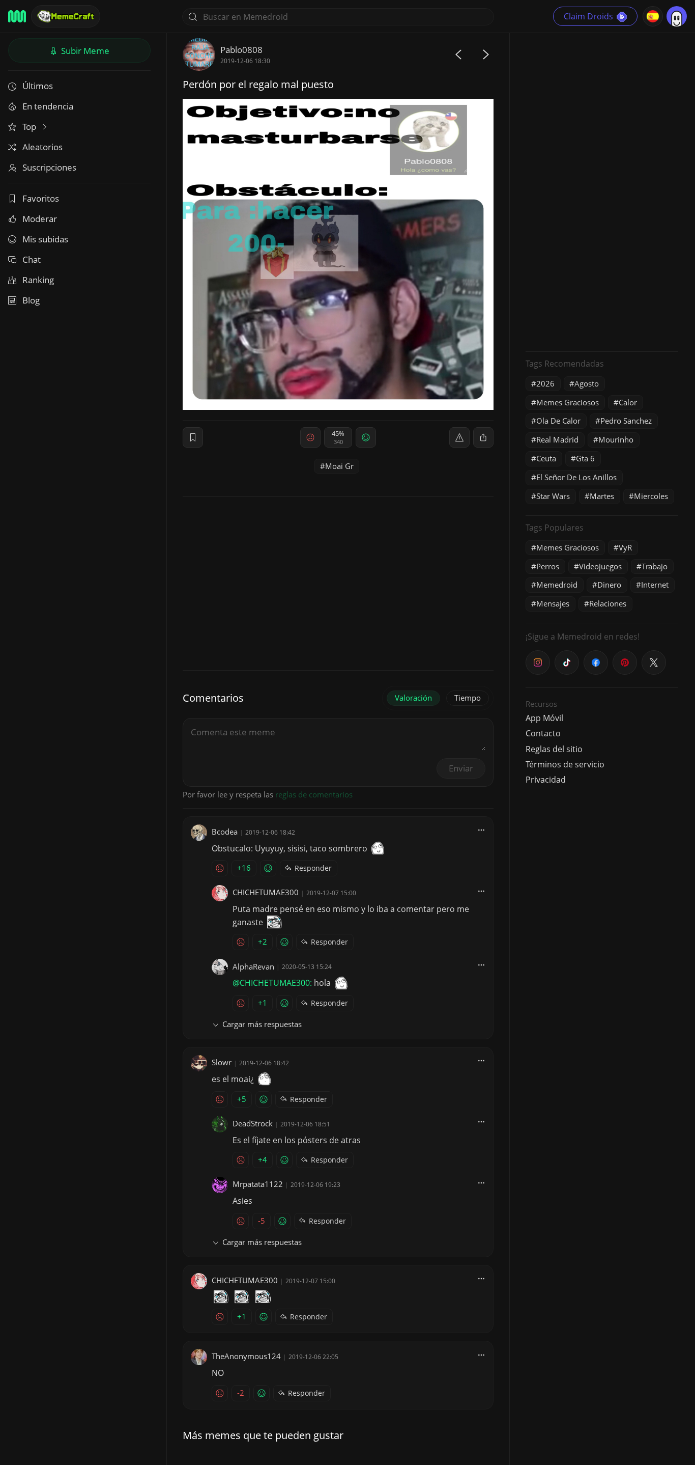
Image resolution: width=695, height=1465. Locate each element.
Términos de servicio (565, 764)
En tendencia (47, 106)
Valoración (413, 698)
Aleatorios (42, 147)
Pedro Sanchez (626, 421)
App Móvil (544, 718)
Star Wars (553, 496)
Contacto (543, 733)
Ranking (38, 280)
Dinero (609, 584)
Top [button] (30, 126)
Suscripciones (49, 167)
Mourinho (615, 439)
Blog (31, 300)
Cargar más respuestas (262, 1024)
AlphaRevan (253, 966)
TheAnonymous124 (246, 1356)
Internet (655, 584)
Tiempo (467, 698)
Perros (547, 566)
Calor (628, 402)
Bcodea (225, 831)
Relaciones (607, 603)
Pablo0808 (241, 50)
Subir (84, 51)
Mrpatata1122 (257, 1184)
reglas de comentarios (314, 794)
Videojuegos (600, 566)
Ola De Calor (558, 421)
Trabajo (655, 566)
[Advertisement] (602, 191)
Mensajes (552, 603)
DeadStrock (252, 1123)
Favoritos (40, 198)
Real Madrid (557, 439)
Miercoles (651, 496)
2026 (545, 383)
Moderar (39, 219)
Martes (602, 496)
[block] (483, 437)
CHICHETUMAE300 (265, 892)
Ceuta (546, 458)
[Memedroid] (17, 16)
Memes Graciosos (567, 402)
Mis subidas (45, 239)
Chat (31, 259)
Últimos (37, 86)
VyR (625, 547)
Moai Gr (339, 466)
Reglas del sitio (554, 749)
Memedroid (556, 584)
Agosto (586, 383)
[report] (459, 437)
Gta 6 (585, 458)
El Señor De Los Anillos (576, 477)
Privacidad (546, 779)
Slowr (222, 1062)
